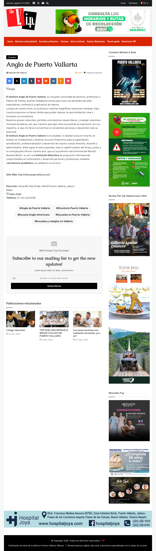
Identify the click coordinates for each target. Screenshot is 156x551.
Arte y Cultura (78, 41)
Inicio (123, 3)
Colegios (12, 57)
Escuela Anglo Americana (34, 214)
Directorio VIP (129, 41)
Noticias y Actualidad (26, 41)
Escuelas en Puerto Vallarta (73, 214)
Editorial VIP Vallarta (18, 73)
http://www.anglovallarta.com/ (34, 174)
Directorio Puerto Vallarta (73, 208)
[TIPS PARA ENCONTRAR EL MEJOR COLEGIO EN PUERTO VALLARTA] (54, 319)
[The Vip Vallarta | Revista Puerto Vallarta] (21, 19)
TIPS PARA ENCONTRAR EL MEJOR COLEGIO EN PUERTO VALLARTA (54, 333)
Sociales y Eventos (48, 41)
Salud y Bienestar (96, 41)
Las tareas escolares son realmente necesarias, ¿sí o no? (86, 333)
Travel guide (113, 41)
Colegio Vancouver (15, 330)
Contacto (133, 3)
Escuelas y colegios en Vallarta (54, 221)
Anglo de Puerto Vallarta (35, 208)
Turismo (64, 41)
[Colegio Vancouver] (20, 319)
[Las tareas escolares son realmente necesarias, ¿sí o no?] (87, 319)
